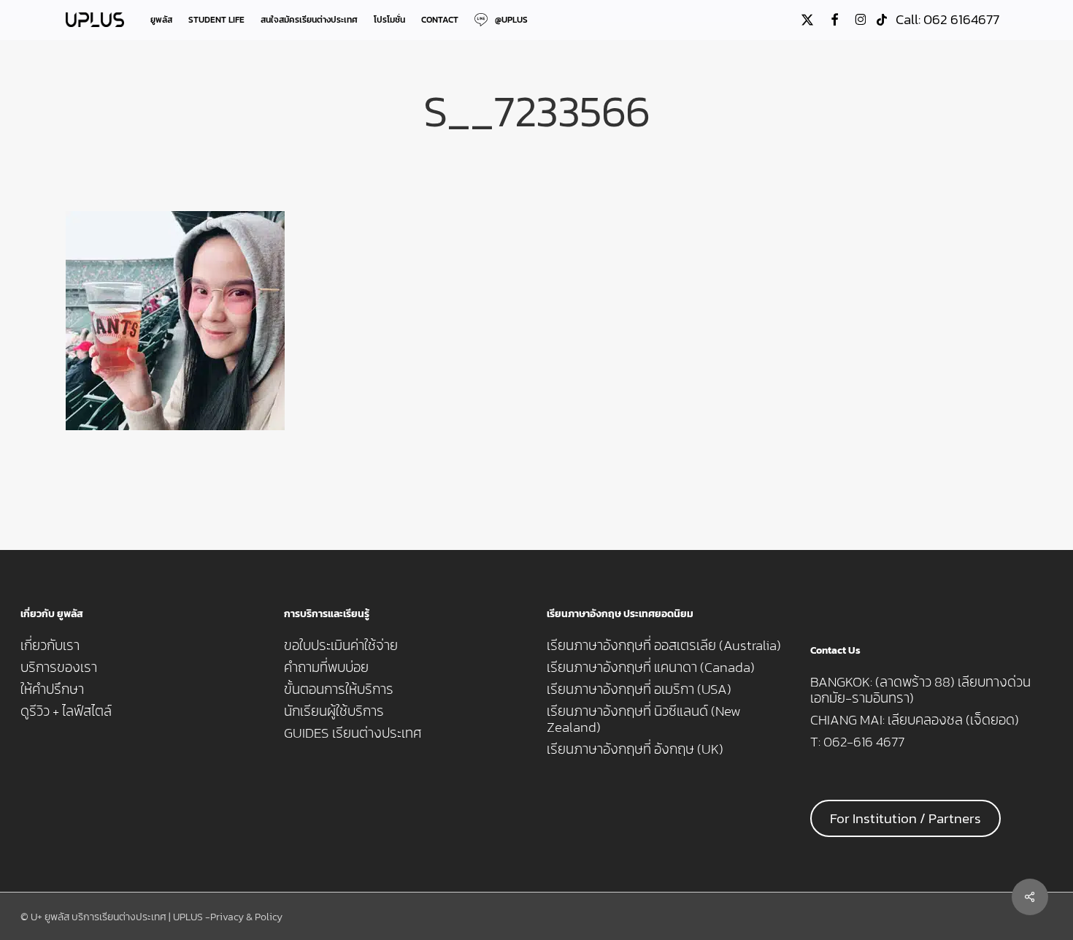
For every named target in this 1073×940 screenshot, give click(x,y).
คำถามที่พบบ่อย (326, 668)
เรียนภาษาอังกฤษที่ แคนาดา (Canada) (651, 668)
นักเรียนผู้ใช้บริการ (334, 711)
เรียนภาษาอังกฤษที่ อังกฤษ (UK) (635, 749)
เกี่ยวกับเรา (50, 646)
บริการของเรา (58, 668)
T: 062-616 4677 (857, 742)
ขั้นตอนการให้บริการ (338, 689)
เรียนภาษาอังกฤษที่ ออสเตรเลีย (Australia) (664, 646)
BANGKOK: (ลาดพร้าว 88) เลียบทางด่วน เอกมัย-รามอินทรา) (920, 690)
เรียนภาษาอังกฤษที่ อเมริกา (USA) (639, 689)
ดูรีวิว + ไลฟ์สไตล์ (66, 711)
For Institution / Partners (905, 818)
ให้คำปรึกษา (52, 689)
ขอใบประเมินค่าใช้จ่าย (341, 646)
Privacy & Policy (246, 917)
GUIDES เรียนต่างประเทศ (353, 733)
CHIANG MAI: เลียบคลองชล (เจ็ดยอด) (914, 720)
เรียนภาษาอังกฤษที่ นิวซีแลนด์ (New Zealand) (644, 719)
